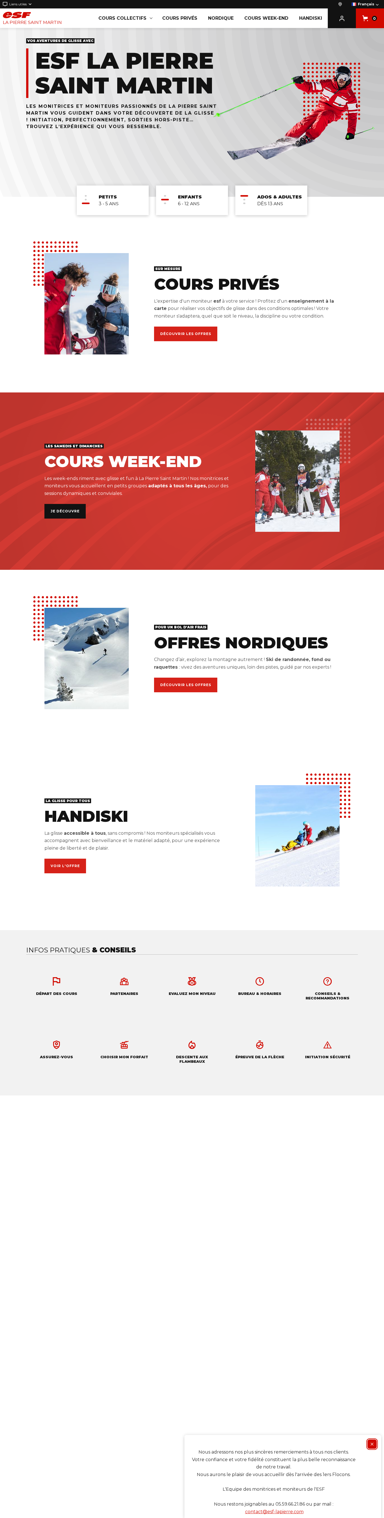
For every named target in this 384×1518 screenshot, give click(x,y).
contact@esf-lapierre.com (274, 1511)
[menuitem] (113, 200)
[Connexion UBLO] (6, 1514)
